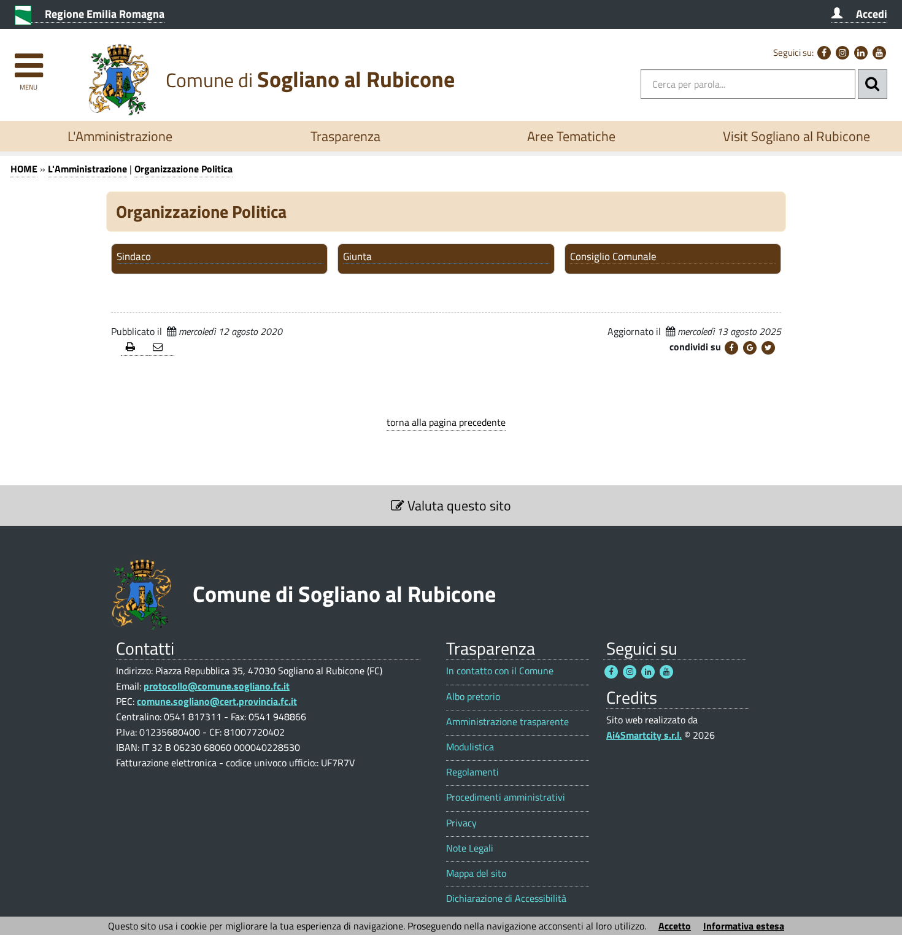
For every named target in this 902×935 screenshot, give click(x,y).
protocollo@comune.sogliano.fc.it (217, 686)
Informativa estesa (743, 925)
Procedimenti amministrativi (505, 797)
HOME (23, 168)
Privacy (461, 823)
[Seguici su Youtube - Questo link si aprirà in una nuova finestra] (879, 53)
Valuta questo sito (457, 505)
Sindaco (134, 257)
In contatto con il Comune (499, 671)
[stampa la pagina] (134, 347)
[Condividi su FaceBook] (731, 348)
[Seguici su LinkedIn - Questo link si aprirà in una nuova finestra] (861, 53)
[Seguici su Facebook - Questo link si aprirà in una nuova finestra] (824, 53)
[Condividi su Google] (750, 348)
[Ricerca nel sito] (872, 84)
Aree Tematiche (571, 136)
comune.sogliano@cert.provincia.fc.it (217, 701)
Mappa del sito (476, 873)
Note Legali (469, 848)
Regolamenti (472, 772)
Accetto (674, 925)
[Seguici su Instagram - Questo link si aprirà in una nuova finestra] (842, 53)
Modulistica (470, 747)
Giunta (357, 257)
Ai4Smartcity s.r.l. (644, 735)
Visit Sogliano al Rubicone (796, 136)
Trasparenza (345, 136)
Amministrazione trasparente (507, 722)
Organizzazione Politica (183, 168)
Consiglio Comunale (613, 257)
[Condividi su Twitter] (768, 348)
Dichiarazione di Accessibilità (506, 898)
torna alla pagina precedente (446, 422)
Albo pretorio (473, 696)
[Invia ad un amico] (161, 347)
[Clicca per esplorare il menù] (28, 60)
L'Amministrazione (119, 136)
